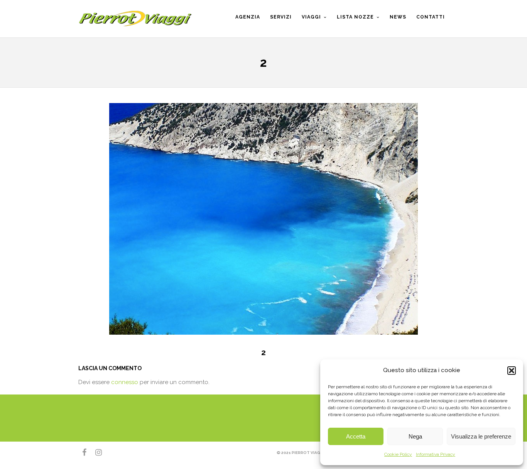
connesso (124, 382)
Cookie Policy (398, 454)
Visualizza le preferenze (481, 436)
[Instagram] (95, 452)
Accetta (355, 436)
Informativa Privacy (435, 454)
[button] (511, 370)
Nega (415, 436)
